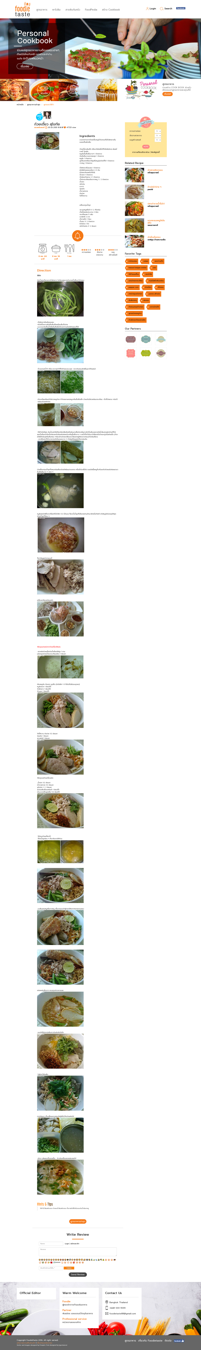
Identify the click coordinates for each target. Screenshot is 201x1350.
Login (153, 8)
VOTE (145, 146)
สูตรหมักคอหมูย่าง (135, 313)
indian (146, 261)
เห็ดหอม (161, 287)
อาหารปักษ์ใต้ (154, 307)
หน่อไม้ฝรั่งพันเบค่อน (156, 280)
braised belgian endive (137, 267)
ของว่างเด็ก (159, 261)
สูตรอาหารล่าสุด (33, 104)
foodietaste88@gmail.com (122, 1313)
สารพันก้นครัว (72, 9)
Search (168, 8)
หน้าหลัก (20, 104)
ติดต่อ (168, 1341)
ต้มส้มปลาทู (133, 300)
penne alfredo (154, 294)
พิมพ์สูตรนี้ (155, 152)
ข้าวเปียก (148, 287)
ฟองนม (146, 300)
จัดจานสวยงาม (136, 135)
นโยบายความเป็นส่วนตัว (26, 1343)
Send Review (78, 1274)
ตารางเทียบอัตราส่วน (140, 152)
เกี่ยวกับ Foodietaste (150, 1341)
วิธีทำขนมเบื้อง (134, 274)
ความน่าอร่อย (135, 131)
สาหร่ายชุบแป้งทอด (135, 294)
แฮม (154, 267)
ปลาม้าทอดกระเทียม (135, 280)
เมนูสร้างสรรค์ (135, 139)
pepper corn (134, 287)
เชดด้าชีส (149, 274)
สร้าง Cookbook (111, 9)
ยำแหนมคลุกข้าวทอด (136, 307)
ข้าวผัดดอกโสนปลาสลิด (137, 320)
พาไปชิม (56, 9)
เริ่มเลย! (167, 94)
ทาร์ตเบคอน (133, 261)
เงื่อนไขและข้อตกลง (44, 1343)
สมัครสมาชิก (74, 1243)
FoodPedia (91, 9)
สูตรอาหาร (41, 9)
